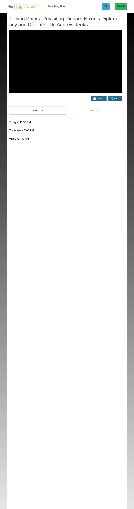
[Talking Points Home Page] (23, 6)
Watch (121, 6)
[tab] (37, 110)
